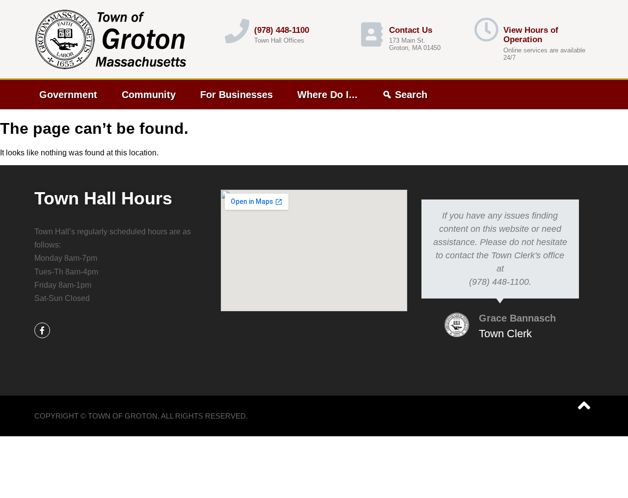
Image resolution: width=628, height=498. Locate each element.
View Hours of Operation (530, 35)
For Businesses (236, 94)
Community (149, 94)
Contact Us (410, 30)
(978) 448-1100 (281, 30)
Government (68, 94)
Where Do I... (327, 94)
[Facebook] (42, 330)
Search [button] (411, 94)
